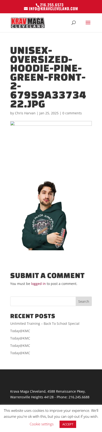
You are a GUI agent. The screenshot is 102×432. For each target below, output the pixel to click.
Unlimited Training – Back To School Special (44, 323)
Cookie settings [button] (42, 424)
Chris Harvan (25, 113)
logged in (38, 283)
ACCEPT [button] (67, 424)
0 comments (72, 113)
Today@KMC (20, 331)
